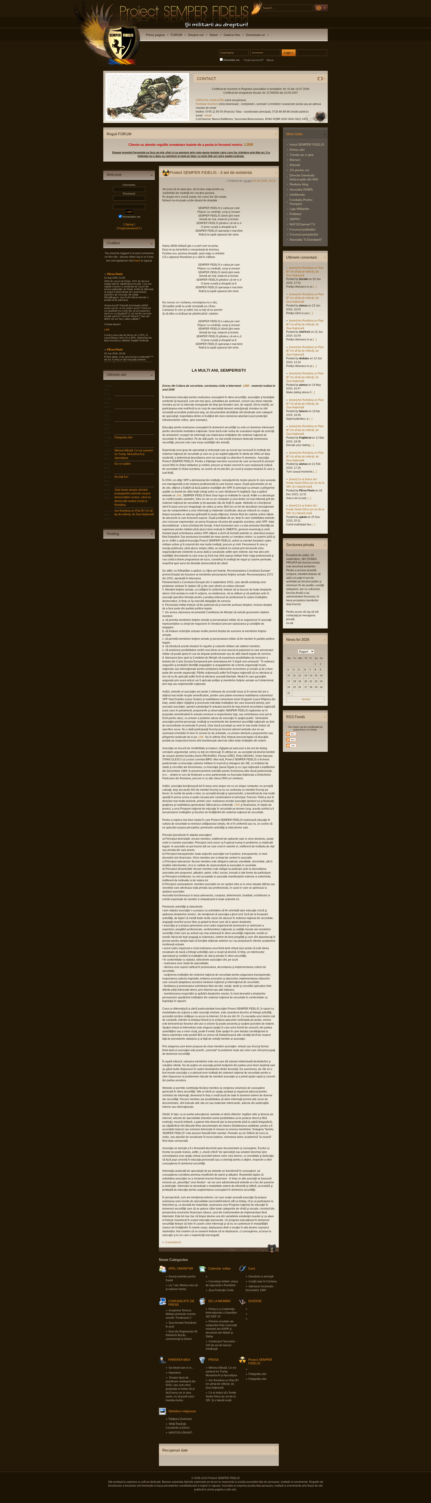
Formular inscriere (115, 104)
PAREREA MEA (179, 1359)
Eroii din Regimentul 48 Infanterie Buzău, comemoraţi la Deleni (181, 1335)
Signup (270, 60)
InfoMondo (297, 194)
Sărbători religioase (182, 1411)
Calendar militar (219, 1268)
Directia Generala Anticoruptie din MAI (304, 177)
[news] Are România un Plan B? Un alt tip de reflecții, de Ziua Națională (305, 271)
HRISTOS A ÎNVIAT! (180, 1432)
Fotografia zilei (123, 437)
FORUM (176, 35)
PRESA (213, 1359)
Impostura (175, 1372)
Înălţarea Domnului (180, 1419)
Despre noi (196, 35)
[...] (315, 286)
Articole (295, 165)
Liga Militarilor (299, 209)
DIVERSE (255, 1301)
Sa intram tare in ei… (181, 1367)
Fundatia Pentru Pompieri (301, 202)
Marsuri (295, 160)
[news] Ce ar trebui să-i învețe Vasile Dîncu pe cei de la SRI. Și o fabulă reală (305, 483)
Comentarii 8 (173, 1242)
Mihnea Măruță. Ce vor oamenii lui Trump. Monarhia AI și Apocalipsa (133, 454)
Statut (213, 35)
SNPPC (295, 219)
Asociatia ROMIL (301, 189)
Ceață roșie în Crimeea (262, 1281)
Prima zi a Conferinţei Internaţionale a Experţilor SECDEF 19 (221, 1313)
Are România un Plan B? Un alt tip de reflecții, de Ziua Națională (222, 1384)
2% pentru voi (299, 170)
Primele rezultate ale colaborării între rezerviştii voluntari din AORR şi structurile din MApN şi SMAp (221, 1329)
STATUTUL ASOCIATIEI (118, 100)
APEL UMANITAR (180, 1268)
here (137, 260)
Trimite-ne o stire (302, 155)
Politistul (295, 214)
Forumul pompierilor (304, 234)
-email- (116, 115)
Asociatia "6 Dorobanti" (306, 239)
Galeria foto (232, 35)
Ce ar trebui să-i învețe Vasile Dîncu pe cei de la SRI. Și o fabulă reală (221, 1396)
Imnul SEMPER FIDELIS (307, 144)
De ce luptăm (122, 463)
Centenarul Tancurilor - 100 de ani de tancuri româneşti (221, 1345)
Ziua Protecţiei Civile (221, 1290)
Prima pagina (155, 35)
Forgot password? (254, 60)
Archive (306, 699)
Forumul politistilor (303, 229)
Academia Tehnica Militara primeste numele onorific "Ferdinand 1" (181, 1314)
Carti (251, 1268)
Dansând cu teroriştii (261, 1276)
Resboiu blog (299, 184)
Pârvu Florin (115, 274)
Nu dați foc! (121, 476)
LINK (249, 144)
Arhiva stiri (297, 149)
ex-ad (247, 180)
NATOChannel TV (302, 224)
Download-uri (255, 35)
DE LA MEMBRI (219, 1301)
